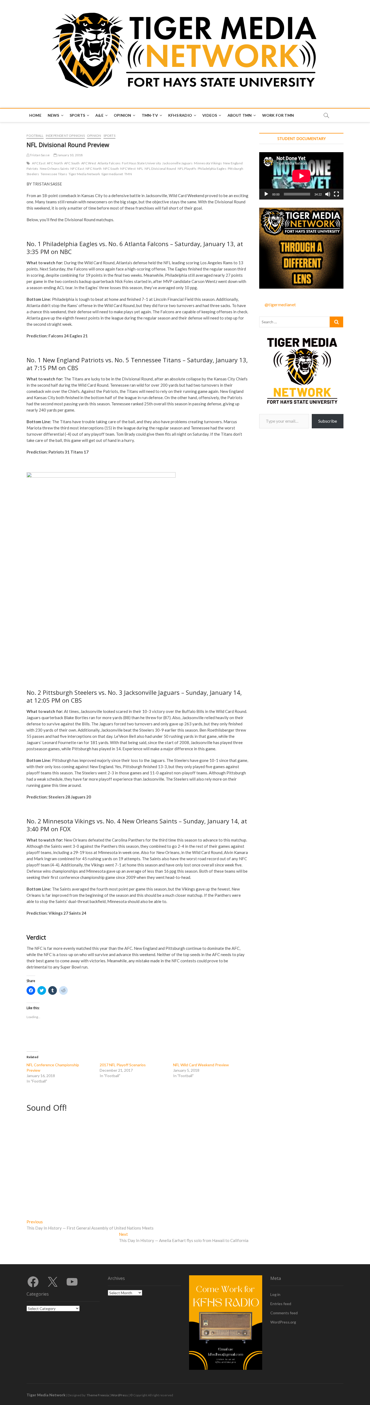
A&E (99, 115)
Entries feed (280, 1303)
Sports (77, 115)
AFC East (39, 163)
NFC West (128, 169)
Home (35, 115)
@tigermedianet (280, 304)
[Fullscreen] (336, 194)
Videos (209, 115)
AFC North (55, 163)
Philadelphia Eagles (212, 169)
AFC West (88, 163)
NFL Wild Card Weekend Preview (201, 1064)
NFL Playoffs (187, 169)
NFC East (77, 169)
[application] (301, 176)
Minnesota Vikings (208, 163)
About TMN (240, 115)
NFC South (111, 169)
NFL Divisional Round (160, 169)
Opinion (122, 115)
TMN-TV (150, 115)
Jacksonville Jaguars (177, 163)
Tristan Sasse (39, 155)
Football (35, 135)
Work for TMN (278, 115)
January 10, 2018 (70, 155)
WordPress (119, 1395)
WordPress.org (283, 1322)
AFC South (72, 163)
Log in (275, 1294)
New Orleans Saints (54, 169)
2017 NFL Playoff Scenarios (123, 1064)
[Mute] (327, 194)
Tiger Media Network (84, 174)
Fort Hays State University (141, 163)
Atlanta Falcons (109, 163)
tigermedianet (112, 174)
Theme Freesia (98, 1395)
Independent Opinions (65, 135)
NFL (140, 169)
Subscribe (327, 420)
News (53, 115)
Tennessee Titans (54, 174)
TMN (128, 174)
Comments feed (284, 1313)
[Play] (266, 194)
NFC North (94, 169)
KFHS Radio (180, 115)
